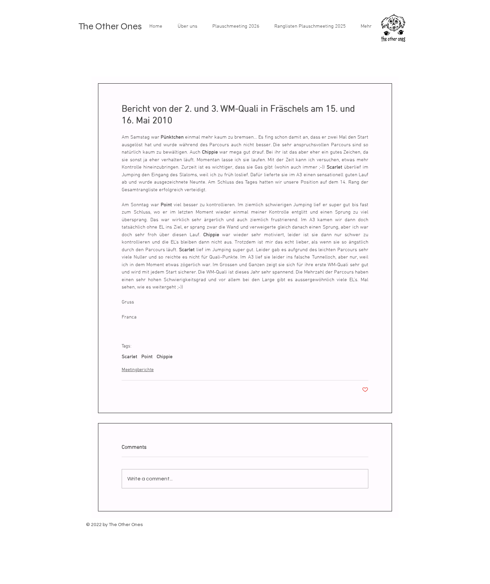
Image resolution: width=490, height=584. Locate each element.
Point (147, 357)
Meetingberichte (138, 370)
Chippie (165, 357)
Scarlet (129, 357)
